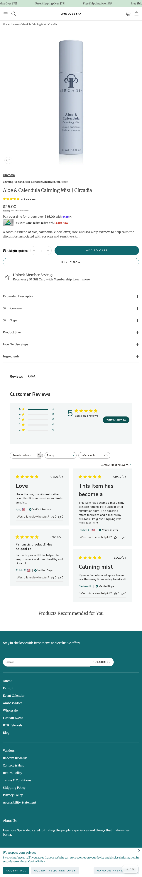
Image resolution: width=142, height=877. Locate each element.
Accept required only (55, 870)
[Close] (139, 850)
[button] (5, 14)
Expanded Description (19, 296)
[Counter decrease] (34, 250)
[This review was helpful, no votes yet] (52, 517)
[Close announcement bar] (138, 3)
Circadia (9, 175)
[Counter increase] (48, 250)
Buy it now (71, 262)
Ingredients (11, 356)
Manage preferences (116, 870)
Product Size (12, 332)
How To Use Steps (15, 344)
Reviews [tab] (16, 376)
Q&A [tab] (32, 376)
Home (6, 24)
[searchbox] (23, 455)
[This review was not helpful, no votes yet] (59, 517)
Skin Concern (12, 308)
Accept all (16, 870)
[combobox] (61, 455)
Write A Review (116, 419)
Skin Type (10, 320)
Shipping (6, 210)
